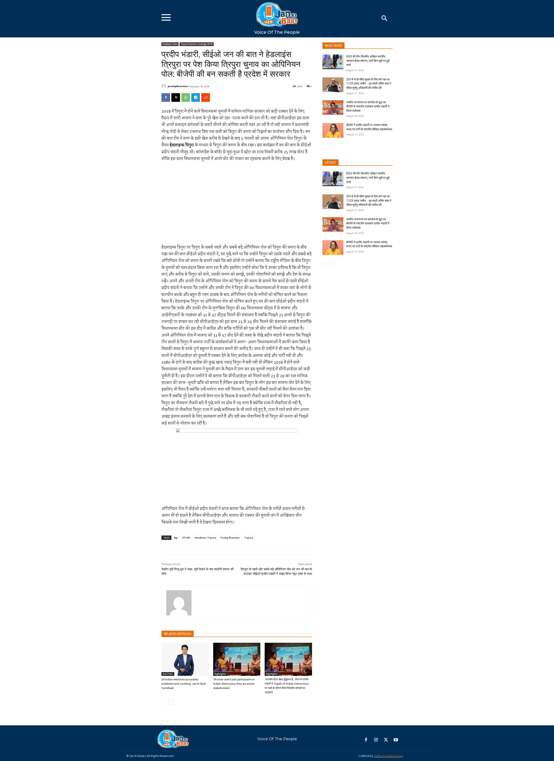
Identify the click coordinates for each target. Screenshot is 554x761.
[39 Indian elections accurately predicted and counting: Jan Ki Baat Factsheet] (185, 659)
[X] (175, 97)
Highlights (220, 673)
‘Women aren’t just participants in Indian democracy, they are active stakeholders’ (233, 684)
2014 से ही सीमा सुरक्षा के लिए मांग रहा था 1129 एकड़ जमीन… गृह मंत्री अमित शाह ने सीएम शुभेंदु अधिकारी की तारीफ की (368, 84)
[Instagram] (376, 740)
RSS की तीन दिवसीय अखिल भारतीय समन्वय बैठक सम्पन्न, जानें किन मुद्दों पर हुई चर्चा (368, 61)
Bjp (176, 537)
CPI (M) (186, 537)
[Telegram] (195, 97)
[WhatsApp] (185, 97)
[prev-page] (164, 702)
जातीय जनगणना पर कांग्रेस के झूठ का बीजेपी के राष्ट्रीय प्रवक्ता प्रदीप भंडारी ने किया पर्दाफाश (368, 106)
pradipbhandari (178, 86)
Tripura (248, 537)
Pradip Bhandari (230, 537)
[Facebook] (165, 97)
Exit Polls (168, 673)
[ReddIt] (205, 97)
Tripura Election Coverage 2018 (196, 44)
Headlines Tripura (205, 537)
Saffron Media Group (388, 756)
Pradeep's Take (170, 44)
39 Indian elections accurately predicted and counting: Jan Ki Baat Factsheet (183, 684)
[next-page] (171, 702)
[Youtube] (396, 740)
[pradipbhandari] (164, 86)
